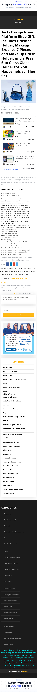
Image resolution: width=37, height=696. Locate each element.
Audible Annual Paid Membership (12, 203)
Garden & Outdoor (10, 458)
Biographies (7, 413)
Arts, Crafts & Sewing (10, 371)
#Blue (6, 268)
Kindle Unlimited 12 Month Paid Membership (15, 217)
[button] (18, 28)
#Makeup (3, 274)
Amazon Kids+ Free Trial (9, 244)
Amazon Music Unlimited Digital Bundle (14, 252)
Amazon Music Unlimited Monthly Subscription (16, 250)
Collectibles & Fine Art (11, 442)
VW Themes (25, 671)
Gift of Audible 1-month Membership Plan (14, 215)
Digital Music (7, 450)
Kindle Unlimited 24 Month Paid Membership (15, 207)
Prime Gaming (6, 240)
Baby (5, 383)
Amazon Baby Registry (8, 230)
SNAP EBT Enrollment (7, 219)
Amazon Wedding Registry (10, 232)
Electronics (7, 454)
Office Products (9, 482)
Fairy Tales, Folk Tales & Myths (14, 429)
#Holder (20, 271)
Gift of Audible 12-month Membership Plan (15, 205)
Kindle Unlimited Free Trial (9, 236)
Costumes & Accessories (12, 446)
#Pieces (9, 274)
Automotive (7, 375)
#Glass (2, 271)
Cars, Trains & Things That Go (14, 417)
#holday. (14, 271)
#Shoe (27, 274)
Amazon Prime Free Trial (9, 234)
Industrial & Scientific (11, 466)
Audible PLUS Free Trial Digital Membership (15, 221)
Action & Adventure (10, 397)
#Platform (16, 274)
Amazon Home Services (9, 238)
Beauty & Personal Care (19, 278)
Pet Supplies (7, 486)
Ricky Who (18, 19)
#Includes (27, 271)
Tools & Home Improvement (13, 490)
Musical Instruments (10, 474)
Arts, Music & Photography (12, 409)
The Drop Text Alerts (7, 223)
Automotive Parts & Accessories (14, 379)
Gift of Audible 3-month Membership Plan (15, 211)
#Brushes (17, 268)
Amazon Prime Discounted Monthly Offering (15, 242)
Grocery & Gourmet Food (12, 462)
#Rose (22, 274)
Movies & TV (7, 470)
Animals (6, 405)
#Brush (11, 268)
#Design (23, 268)
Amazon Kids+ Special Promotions (12, 246)
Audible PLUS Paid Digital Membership (13, 209)
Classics (6, 421)
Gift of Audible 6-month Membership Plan (15, 213)
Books (5, 391)
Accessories (7, 367)
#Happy (7, 271)
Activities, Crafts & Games (12, 401)
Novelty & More (8, 478)
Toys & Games (8, 494)
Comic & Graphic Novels (12, 425)
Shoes (5, 437)
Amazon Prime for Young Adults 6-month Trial (16, 227)
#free (29, 268)
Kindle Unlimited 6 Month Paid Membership (15, 225)
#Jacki (33, 271)
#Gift (33, 268)
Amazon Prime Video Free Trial (11, 254)
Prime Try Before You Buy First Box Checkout (15, 248)
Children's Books (9, 394)
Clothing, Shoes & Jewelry (12, 434)
